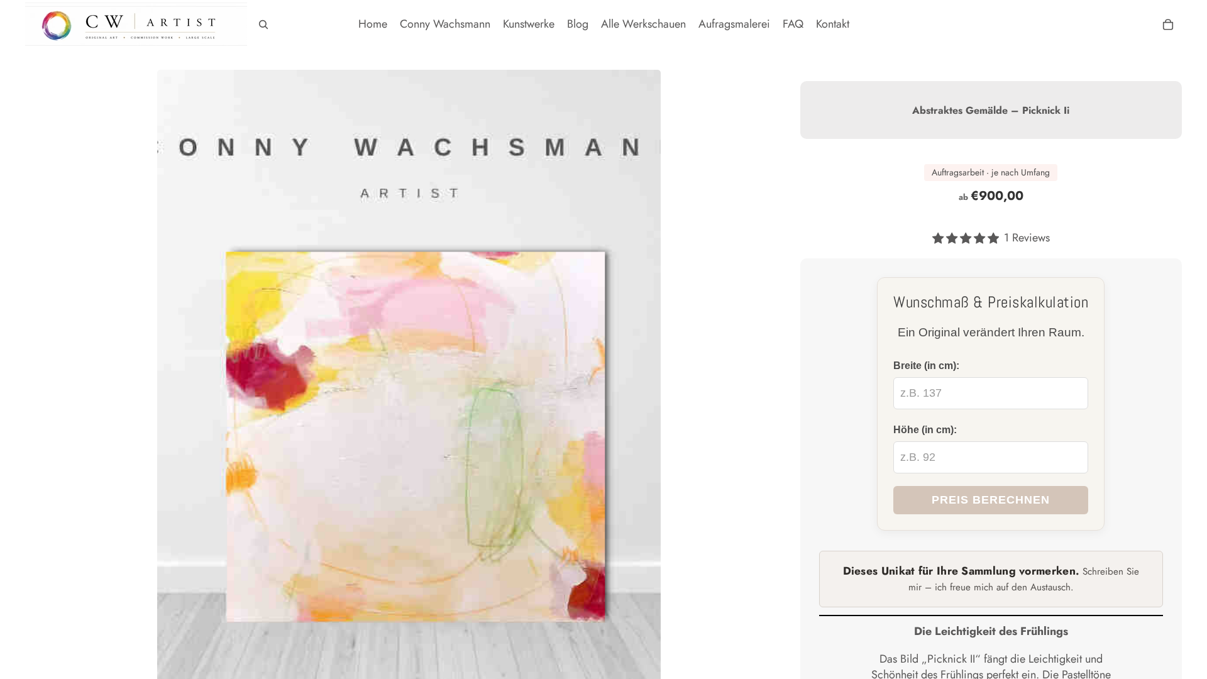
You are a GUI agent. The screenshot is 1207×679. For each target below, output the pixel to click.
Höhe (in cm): (925, 429)
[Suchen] (263, 24)
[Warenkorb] (1168, 24)
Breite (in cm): (926, 365)
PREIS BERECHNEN (991, 500)
